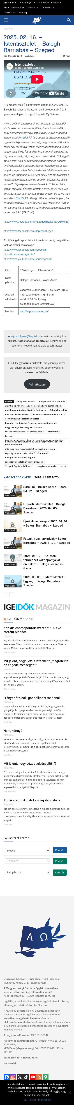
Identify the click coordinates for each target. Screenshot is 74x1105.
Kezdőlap (8, 28)
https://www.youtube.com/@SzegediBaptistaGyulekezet (36, 221)
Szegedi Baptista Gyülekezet (19, 466)
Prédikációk (10, 495)
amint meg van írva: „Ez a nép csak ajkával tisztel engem (33, 405)
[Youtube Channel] (33, 1077)
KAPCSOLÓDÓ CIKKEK (17, 477)
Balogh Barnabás (58, 410)
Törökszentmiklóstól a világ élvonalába (32, 800)
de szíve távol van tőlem (17, 414)
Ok (25, 1099)
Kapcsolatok (9, 12)
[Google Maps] (45, 1077)
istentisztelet (54, 431)
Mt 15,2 (23, 137)
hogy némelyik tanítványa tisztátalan (23, 427)
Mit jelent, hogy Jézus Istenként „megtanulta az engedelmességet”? (36, 663)
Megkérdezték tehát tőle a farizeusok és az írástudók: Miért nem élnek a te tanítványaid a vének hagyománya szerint (34, 440)
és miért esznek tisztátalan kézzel (22, 418)
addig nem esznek (25, 401)
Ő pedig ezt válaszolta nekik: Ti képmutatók (26, 453)
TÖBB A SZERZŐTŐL (47, 477)
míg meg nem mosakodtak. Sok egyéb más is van (30, 448)
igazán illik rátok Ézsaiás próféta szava (24, 431)
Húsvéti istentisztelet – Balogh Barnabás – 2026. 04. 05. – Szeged (44, 508)
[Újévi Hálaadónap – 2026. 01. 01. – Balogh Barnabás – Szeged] (13, 525)
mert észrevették (13, 444)
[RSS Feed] (39, 1077)
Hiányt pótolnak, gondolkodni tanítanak (32, 698)
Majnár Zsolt (15, 55)
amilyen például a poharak (52, 401)
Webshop (22, 12)
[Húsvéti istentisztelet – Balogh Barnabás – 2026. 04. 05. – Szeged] (13, 508)
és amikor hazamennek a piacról (49, 414)
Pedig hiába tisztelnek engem (20, 457)
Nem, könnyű (13, 731)
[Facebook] (7, 1077)
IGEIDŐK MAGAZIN (20, 619)
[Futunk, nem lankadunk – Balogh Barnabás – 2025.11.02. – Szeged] (13, 543)
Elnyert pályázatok (12, 7)
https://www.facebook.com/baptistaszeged (28, 230)
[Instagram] (13, 1077)
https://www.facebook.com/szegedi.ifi (25, 249)
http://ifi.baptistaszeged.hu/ (19, 254)
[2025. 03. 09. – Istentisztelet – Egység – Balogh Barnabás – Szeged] (13, 581)
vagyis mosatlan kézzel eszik (51, 466)
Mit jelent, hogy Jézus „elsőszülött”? (30, 763)
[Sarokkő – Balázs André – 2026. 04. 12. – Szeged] (13, 491)
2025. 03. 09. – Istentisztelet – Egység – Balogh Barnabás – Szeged (44, 581)
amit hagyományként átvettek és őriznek (25, 410)
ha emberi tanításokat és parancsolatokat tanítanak (31, 423)
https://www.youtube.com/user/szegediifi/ (28, 258)
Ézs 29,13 (22, 198)
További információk (39, 1099)
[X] (20, 1077)
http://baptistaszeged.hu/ (34, 311)
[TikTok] (26, 1077)
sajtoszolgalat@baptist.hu (25, 336)
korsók (8, 436)
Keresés (59, 850)
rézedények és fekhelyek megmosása (24, 461)
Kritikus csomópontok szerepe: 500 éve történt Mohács (32, 630)
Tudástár (31, 7)
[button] (69, 20)
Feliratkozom (37, 384)
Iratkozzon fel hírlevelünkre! (21, 1057)
